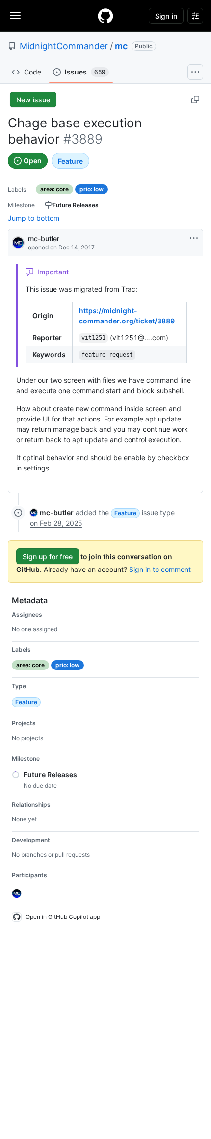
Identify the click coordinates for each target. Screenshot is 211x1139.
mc (121, 46)
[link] (52, 512)
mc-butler (43, 238)
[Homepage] (105, 16)
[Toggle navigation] (15, 15)
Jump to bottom (33, 218)
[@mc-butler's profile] (18, 242)
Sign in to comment (160, 569)
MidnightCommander (64, 46)
